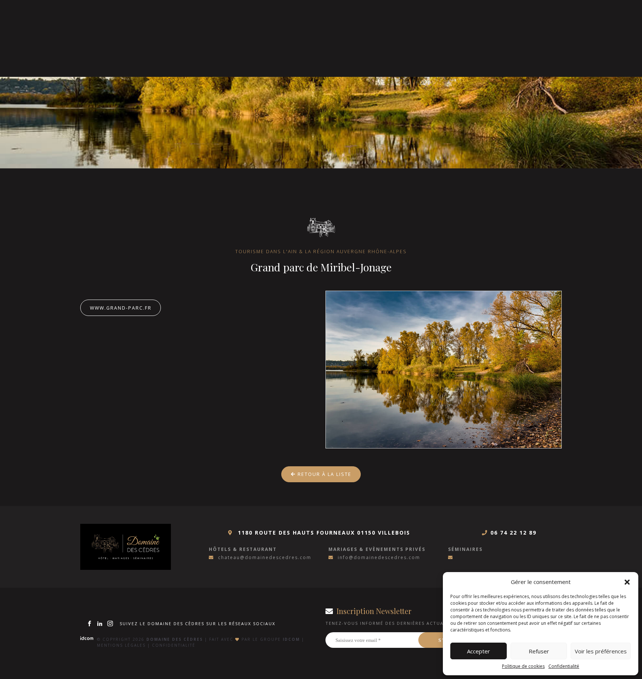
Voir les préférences (601, 651)
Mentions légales (121, 645)
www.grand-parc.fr (121, 308)
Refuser (539, 651)
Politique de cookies (523, 666)
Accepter (478, 651)
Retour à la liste (323, 474)
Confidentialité (563, 666)
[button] (627, 581)
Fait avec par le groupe (254, 639)
